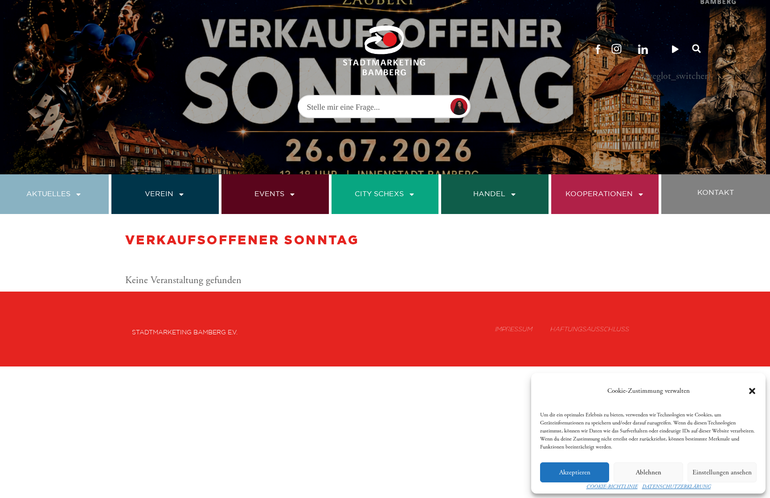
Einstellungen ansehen (722, 472)
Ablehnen (648, 472)
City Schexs (379, 194)
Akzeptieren (574, 472)
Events (269, 194)
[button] (752, 391)
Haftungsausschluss (589, 329)
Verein (159, 194)
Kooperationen (599, 194)
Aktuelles (48, 194)
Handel (489, 194)
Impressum (513, 329)
